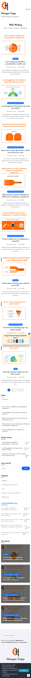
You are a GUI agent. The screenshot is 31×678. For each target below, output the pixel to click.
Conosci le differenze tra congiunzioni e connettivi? (13, 430)
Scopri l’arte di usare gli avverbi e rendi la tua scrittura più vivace (14, 419)
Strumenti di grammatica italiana (15, 103)
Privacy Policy (5, 399)
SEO (16, 368)
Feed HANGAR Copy (10, 503)
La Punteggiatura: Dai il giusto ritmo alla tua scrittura (14, 413)
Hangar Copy (8, 13)
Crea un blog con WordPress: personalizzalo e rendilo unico (14, 407)
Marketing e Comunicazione (15, 324)
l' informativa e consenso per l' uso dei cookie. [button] (10, 674)
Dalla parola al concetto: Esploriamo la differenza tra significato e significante (16, 424)
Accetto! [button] (24, 670)
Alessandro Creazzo (11, 67)
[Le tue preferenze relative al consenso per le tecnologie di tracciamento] (28, 675)
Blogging (15, 58)
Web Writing (5, 497)
